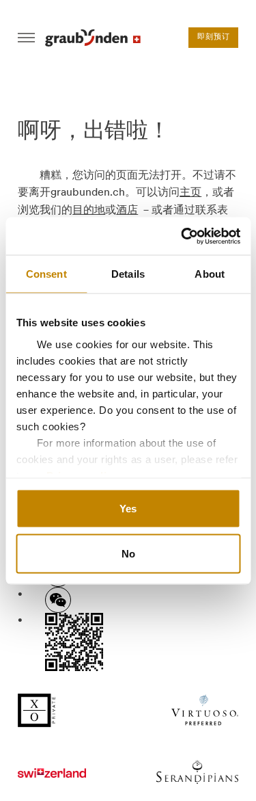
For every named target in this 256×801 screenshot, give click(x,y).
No (128, 553)
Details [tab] (128, 274)
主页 (190, 191)
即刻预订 (213, 37)
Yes (128, 508)
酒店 (127, 209)
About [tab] (210, 274)
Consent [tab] (46, 274)
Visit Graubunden (93, 38)
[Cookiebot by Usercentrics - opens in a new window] (182, 236)
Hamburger (26, 37)
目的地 (88, 209)
